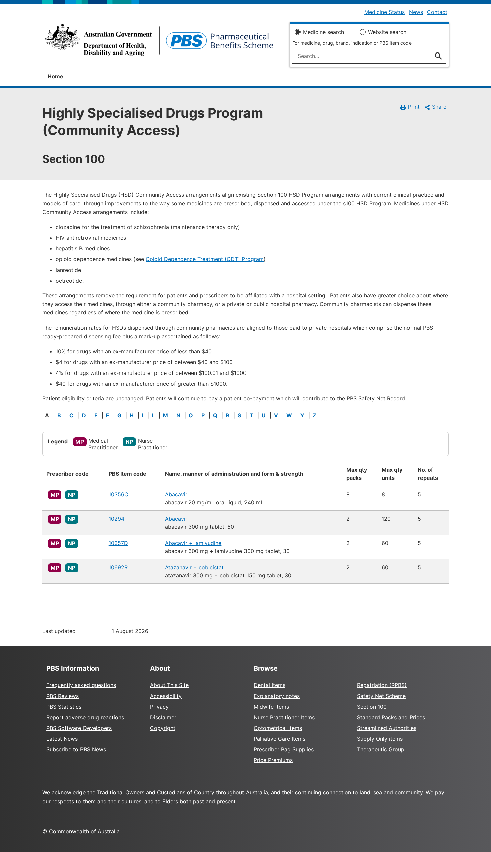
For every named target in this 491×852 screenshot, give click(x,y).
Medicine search (323, 32)
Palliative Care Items (279, 738)
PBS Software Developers (79, 728)
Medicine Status (384, 12)
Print (414, 106)
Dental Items (269, 685)
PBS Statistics (63, 706)
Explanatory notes (277, 696)
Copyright (162, 728)
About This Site (169, 685)
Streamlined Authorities (386, 728)
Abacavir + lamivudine (193, 543)
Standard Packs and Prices (391, 717)
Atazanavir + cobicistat (194, 567)
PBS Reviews (62, 696)
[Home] (159, 42)
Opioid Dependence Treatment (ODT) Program (205, 259)
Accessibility (166, 696)
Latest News (62, 738)
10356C (118, 494)
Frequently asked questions (81, 685)
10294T (118, 518)
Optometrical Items (278, 728)
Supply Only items (380, 738)
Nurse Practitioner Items (284, 717)
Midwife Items (271, 706)
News (416, 12)
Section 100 (372, 706)
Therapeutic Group (380, 749)
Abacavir (176, 494)
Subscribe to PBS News (76, 749)
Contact (437, 12)
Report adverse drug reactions (85, 717)
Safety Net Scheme (381, 696)
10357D (118, 543)
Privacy (159, 706)
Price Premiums (273, 760)
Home (55, 76)
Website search (387, 32)
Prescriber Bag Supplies (284, 749)
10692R (118, 567)
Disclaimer (163, 717)
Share (439, 106)
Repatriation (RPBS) (382, 685)
